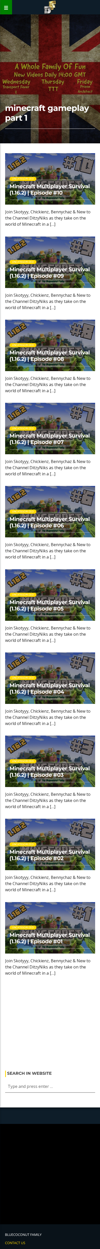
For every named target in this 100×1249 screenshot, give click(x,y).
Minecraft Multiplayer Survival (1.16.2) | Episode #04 (49, 688)
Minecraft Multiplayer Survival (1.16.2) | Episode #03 (49, 771)
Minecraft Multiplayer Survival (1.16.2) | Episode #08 (49, 356)
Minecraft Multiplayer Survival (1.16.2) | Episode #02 (49, 855)
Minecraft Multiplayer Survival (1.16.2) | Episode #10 (49, 189)
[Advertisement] (50, 1025)
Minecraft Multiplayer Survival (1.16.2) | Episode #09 (49, 272)
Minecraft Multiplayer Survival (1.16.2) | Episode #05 (49, 605)
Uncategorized (23, 178)
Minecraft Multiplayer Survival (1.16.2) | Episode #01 (49, 938)
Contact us (15, 1243)
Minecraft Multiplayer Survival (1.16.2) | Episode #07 (49, 439)
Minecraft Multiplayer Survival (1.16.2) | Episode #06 (49, 522)
